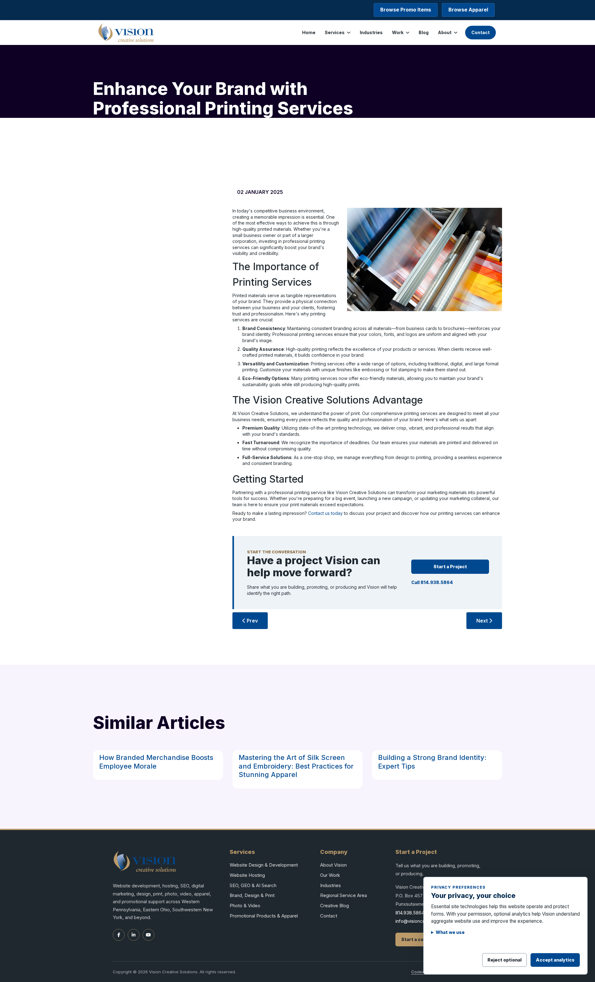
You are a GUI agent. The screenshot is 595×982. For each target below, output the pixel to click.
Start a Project (450, 566)
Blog (424, 32)
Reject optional (504, 959)
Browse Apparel (468, 10)
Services (335, 32)
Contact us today (325, 513)
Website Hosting (247, 875)
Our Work (330, 875)
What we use (450, 932)
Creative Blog (334, 905)
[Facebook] (119, 935)
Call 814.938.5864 (432, 582)
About (445, 32)
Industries (371, 32)
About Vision (333, 865)
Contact (480, 32)
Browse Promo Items (405, 10)
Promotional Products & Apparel (264, 916)
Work (397, 32)
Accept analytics (555, 959)
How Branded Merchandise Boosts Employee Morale (156, 761)
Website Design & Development (264, 865)
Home (308, 32)
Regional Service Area (343, 895)
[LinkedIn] (133, 935)
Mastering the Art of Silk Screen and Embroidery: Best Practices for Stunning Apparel (296, 766)
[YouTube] (148, 935)
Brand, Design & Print (252, 895)
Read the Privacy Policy (459, 943)
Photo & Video (245, 905)
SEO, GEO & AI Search (253, 885)
